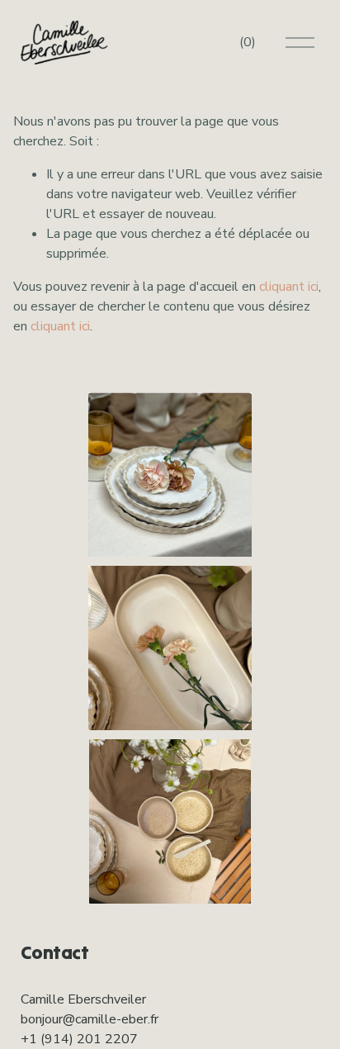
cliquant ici (289, 287)
